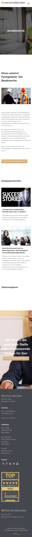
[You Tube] (17, 463)
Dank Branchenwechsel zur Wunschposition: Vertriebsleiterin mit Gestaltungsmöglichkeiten (15, 250)
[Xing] (14, 463)
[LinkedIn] (10, 463)
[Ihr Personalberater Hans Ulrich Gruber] (13, 3)
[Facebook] (3, 463)
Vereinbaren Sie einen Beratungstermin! (14, 161)
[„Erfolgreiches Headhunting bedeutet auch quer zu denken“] (16, 197)
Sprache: (15, 533)
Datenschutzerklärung (19, 528)
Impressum (10, 528)
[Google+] (6, 463)
